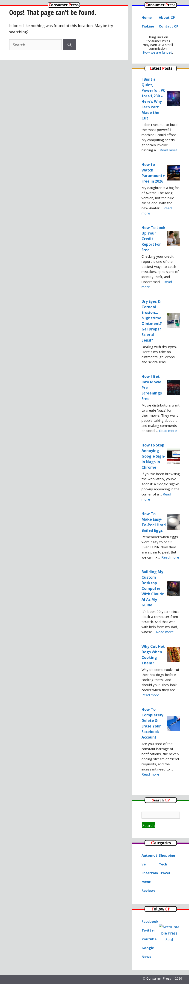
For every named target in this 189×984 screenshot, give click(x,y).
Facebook (150, 921)
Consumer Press (158, 978)
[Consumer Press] (64, 6)
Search (148, 825)
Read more (168, 150)
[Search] (69, 44)
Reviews (149, 890)
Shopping (167, 855)
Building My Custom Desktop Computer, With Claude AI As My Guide (153, 588)
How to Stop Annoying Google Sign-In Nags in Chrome (153, 456)
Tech (163, 864)
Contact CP (168, 26)
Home (147, 17)
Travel (164, 873)
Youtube (149, 939)
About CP (167, 17)
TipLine (148, 26)
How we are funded (157, 52)
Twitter (148, 930)
